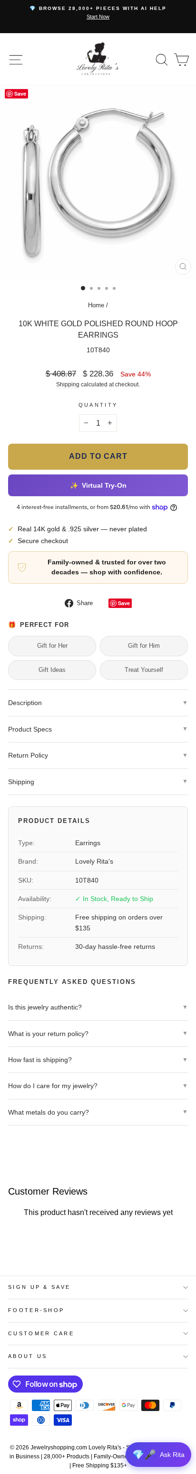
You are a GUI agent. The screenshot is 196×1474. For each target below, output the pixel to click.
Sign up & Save (39, 1287)
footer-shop (36, 1310)
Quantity (98, 405)
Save (124, 603)
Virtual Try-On (97, 485)
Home (96, 305)
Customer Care (41, 1333)
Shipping (67, 384)
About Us (28, 1356)
